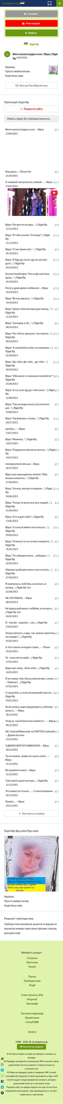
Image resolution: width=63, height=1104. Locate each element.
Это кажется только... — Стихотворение (29, 791)
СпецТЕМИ (32, 1022)
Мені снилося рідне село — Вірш (24, 129)
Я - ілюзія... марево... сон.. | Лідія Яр (26, 622)
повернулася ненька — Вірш (22, 463)
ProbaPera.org (10, 3)
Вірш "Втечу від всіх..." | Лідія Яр (24, 298)
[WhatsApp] (2, 1076)
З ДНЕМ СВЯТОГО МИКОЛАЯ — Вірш (27, 745)
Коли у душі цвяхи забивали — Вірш (26, 287)
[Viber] (2, 1064)
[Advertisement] (32, 151)
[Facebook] (2, 1081)
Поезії (32, 966)
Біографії (32, 1003)
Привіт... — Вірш (14, 801)
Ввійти (32, 32)
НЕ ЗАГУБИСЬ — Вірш (18, 597)
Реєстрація (33, 23)
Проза (32, 976)
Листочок (32, 962)
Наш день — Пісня (18, 171)
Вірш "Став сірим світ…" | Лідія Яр (25, 249)
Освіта (32, 1031)
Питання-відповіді (32, 1013)
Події (32, 985)
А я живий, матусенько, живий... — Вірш (28, 182)
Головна (33, 13)
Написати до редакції (33, 1046)
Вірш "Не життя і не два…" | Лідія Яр (26, 224)
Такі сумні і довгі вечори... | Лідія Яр (26, 780)
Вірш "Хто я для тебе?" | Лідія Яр (24, 516)
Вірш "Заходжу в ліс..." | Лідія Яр (24, 323)
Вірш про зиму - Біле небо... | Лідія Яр (27, 668)
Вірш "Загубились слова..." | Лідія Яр (27, 418)
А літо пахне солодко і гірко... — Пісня (27, 647)
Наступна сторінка (33, 813)
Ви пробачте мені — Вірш (20, 770)
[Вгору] (2, 1093)
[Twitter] (2, 1087)
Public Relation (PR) (32, 994)
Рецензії (32, 999)
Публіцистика (32, 980)
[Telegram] (2, 1070)
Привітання (32, 1017)
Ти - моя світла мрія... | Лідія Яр (23, 657)
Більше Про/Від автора (33, 85)
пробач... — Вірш (15, 428)
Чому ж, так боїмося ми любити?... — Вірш (30, 720)
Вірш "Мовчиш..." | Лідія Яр (21, 439)
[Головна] (2, 1059)
